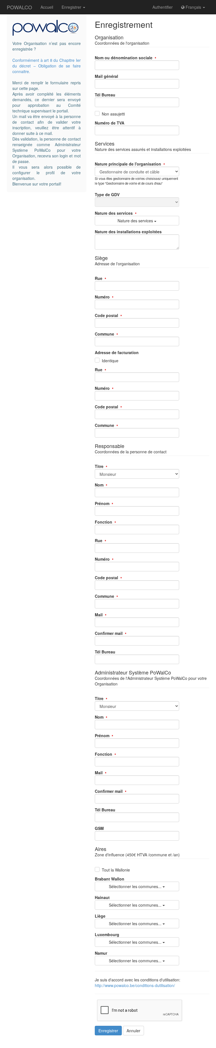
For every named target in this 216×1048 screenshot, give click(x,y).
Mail (99, 614)
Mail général (106, 76)
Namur (101, 953)
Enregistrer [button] (72, 7)
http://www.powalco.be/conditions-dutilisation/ (135, 985)
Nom (99, 485)
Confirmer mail (109, 633)
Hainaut (102, 897)
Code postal (106, 315)
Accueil (46, 7)
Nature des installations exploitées (128, 231)
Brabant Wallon (109, 879)
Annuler (133, 1030)
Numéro (102, 297)
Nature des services (114, 213)
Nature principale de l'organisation (128, 164)
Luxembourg (107, 934)
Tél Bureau (105, 95)
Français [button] (193, 7)
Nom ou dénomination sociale (123, 57)
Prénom (102, 503)
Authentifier (162, 7)
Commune (104, 334)
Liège (100, 916)
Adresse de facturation (117, 352)
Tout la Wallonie (116, 870)
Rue (98, 278)
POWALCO (19, 7)
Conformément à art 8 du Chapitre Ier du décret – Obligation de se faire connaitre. (46, 65)
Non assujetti (113, 114)
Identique (110, 360)
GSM (99, 828)
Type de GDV (107, 194)
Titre (99, 466)
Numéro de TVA (109, 123)
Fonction (103, 522)
